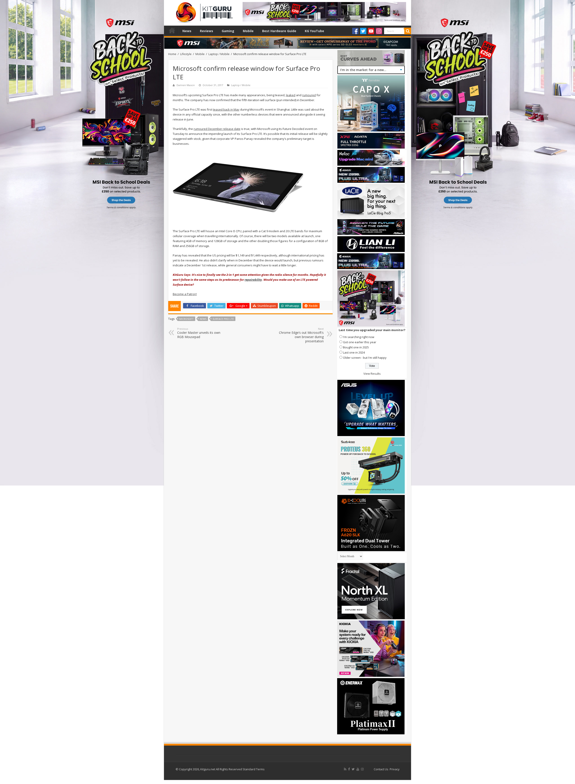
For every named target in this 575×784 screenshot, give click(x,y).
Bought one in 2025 (356, 347)
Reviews (206, 31)
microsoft (186, 319)
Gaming (228, 31)
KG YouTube (314, 31)
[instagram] (362, 769)
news (203, 319)
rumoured (309, 95)
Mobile (248, 31)
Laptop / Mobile (219, 54)
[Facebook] (355, 31)
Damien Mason (186, 85)
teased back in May (226, 109)
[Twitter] (363, 31)
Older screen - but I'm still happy (365, 358)
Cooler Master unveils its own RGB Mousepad (198, 333)
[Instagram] (379, 31)
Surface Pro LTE (223, 319)
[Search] (407, 31)
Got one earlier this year (359, 342)
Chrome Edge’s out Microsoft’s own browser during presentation (301, 335)
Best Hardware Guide (279, 31)
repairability (253, 280)
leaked (290, 95)
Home (172, 30)
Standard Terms (254, 769)
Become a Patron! (185, 294)
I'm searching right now (358, 337)
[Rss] (345, 769)
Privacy (395, 769)
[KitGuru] (203, 10)
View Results (372, 374)
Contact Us (381, 769)
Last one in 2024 (354, 352)
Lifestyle (186, 54)
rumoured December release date (217, 129)
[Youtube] (371, 31)
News (186, 31)
